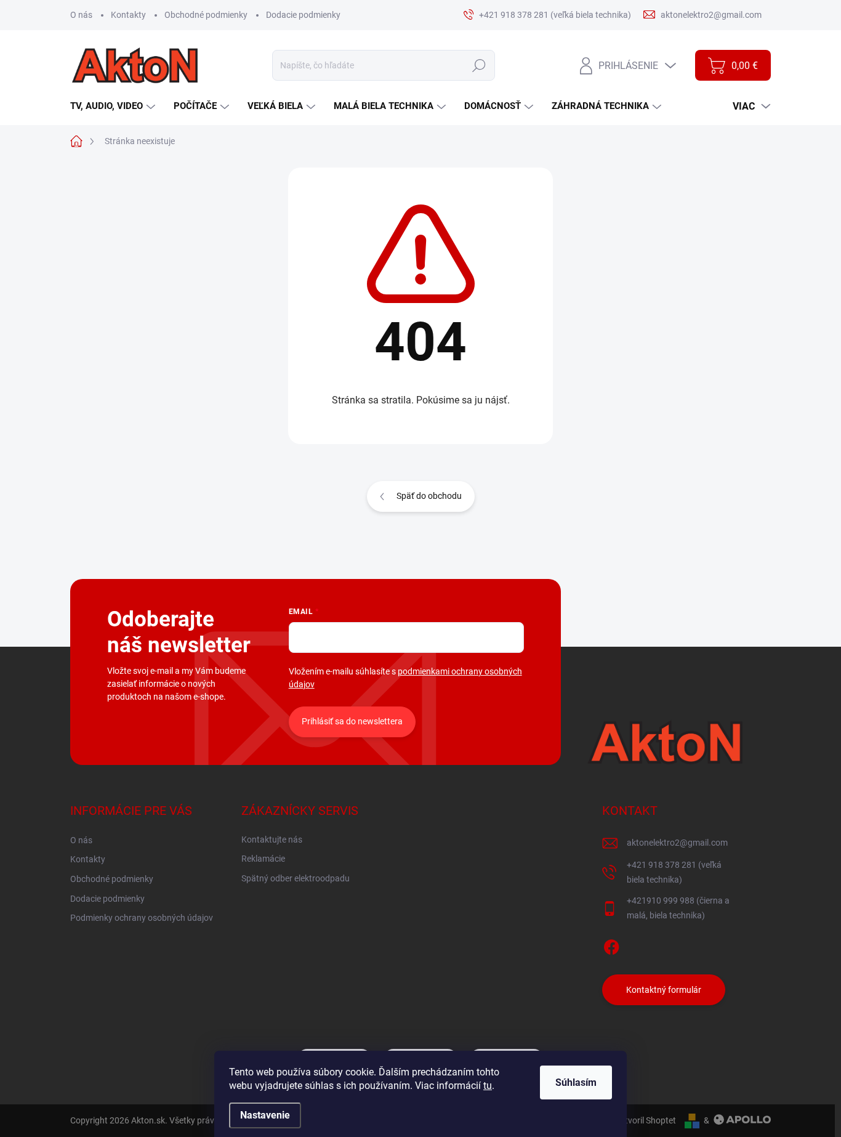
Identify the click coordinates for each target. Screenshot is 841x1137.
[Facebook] (611, 945)
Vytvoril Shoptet (645, 1120)
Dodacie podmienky (303, 15)
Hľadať (478, 65)
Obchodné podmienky (205, 15)
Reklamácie (263, 859)
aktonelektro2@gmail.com (677, 843)
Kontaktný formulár (663, 990)
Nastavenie (265, 1115)
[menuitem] (114, 106)
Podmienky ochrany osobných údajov (141, 918)
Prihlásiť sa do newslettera (352, 721)
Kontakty (128, 15)
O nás (81, 15)
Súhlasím (576, 1082)
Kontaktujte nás (271, 839)
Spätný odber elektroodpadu (295, 878)
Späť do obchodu (429, 496)
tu (487, 1085)
